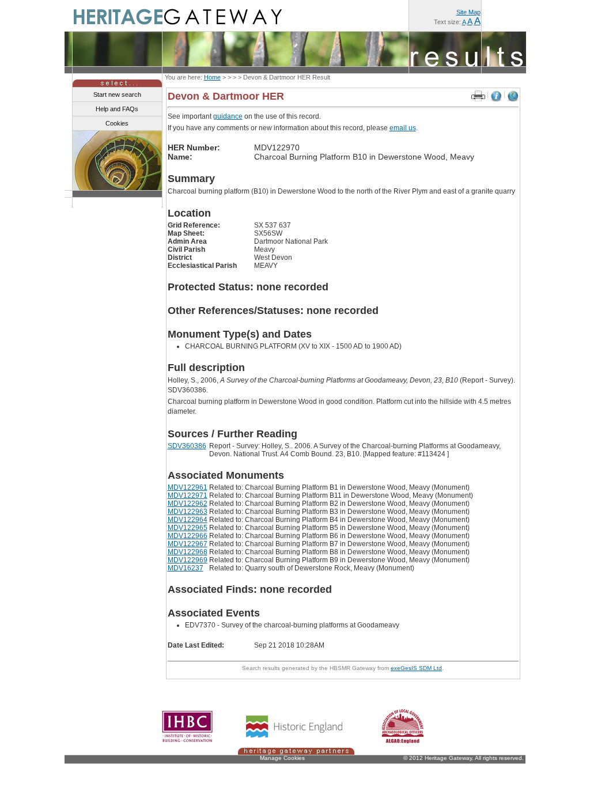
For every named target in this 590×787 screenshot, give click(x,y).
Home (212, 77)
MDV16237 (185, 568)
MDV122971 (187, 495)
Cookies (116, 123)
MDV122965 (187, 528)
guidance (228, 116)
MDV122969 (187, 560)
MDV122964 (187, 520)
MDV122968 (187, 552)
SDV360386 (187, 446)
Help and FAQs (117, 108)
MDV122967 (187, 544)
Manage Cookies (282, 758)
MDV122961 (187, 487)
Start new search (117, 94)
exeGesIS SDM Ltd (416, 668)
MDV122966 (187, 536)
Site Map (468, 12)
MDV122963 (187, 512)
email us (402, 128)
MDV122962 (187, 504)
